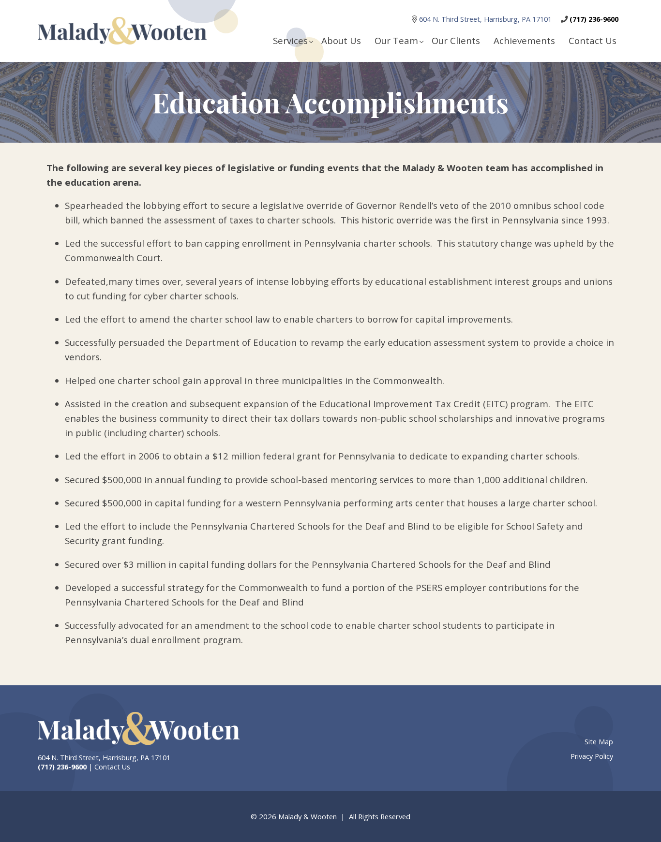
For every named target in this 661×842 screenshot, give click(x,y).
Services (290, 40)
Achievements (524, 40)
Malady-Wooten (138, 729)
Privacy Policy (592, 756)
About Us (341, 40)
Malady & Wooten (122, 31)
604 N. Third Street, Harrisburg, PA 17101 (486, 19)
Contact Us (592, 40)
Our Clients (456, 40)
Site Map (599, 741)
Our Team (396, 40)
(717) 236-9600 (594, 19)
